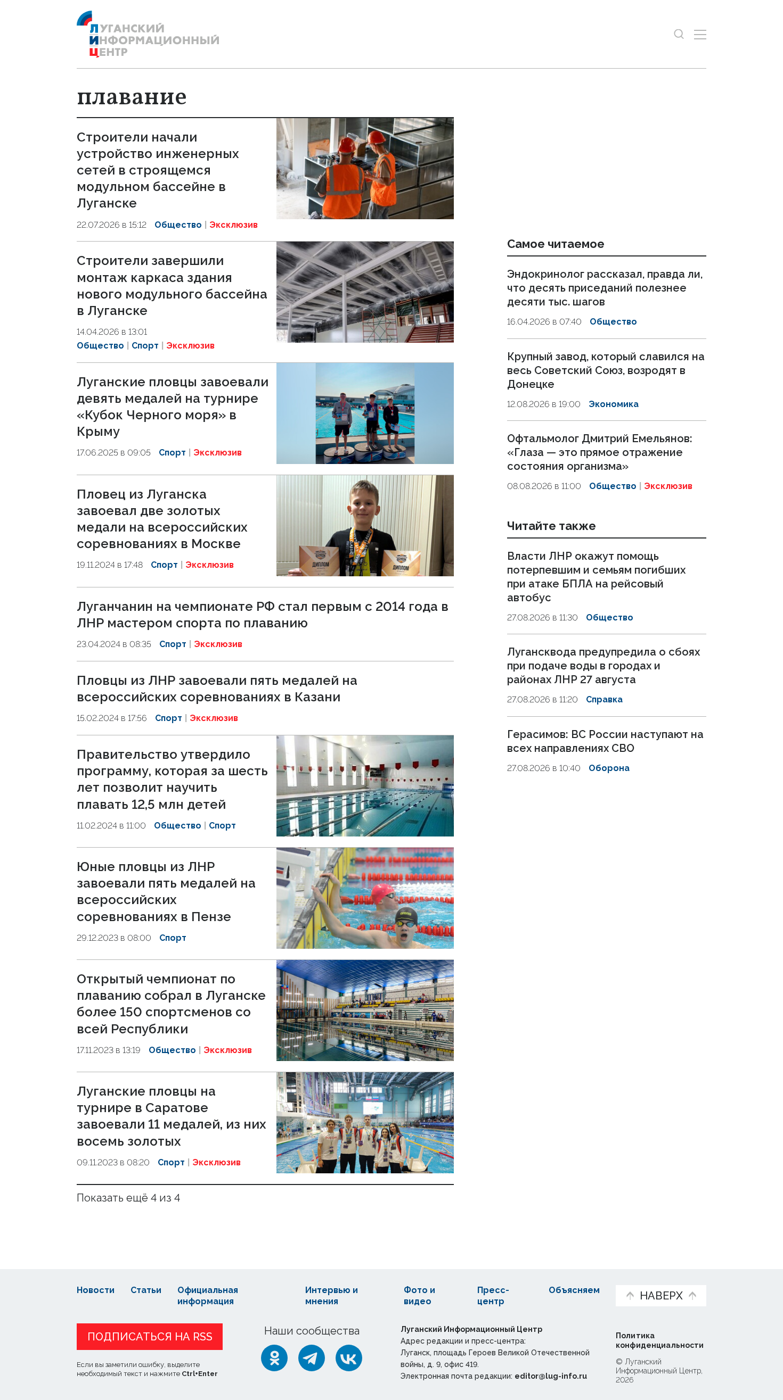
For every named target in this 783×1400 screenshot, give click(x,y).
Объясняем (574, 1290)
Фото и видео (419, 1295)
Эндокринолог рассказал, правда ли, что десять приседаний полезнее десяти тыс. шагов (605, 288)
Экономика (614, 404)
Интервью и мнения (331, 1295)
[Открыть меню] (700, 34)
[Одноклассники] (274, 1358)
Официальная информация (207, 1295)
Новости (96, 1290)
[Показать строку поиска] (679, 34)
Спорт (145, 346)
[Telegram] (311, 1358)
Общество (178, 225)
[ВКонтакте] (349, 1358)
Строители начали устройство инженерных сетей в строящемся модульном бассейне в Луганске (158, 170)
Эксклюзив (233, 225)
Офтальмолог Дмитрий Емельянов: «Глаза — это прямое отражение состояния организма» (599, 452)
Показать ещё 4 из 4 (128, 1197)
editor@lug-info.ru (551, 1376)
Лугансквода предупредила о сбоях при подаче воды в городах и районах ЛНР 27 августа (603, 665)
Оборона (609, 768)
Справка (604, 699)
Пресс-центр (493, 1295)
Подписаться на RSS (150, 1336)
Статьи (145, 1290)
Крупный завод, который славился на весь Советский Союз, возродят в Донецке (606, 370)
